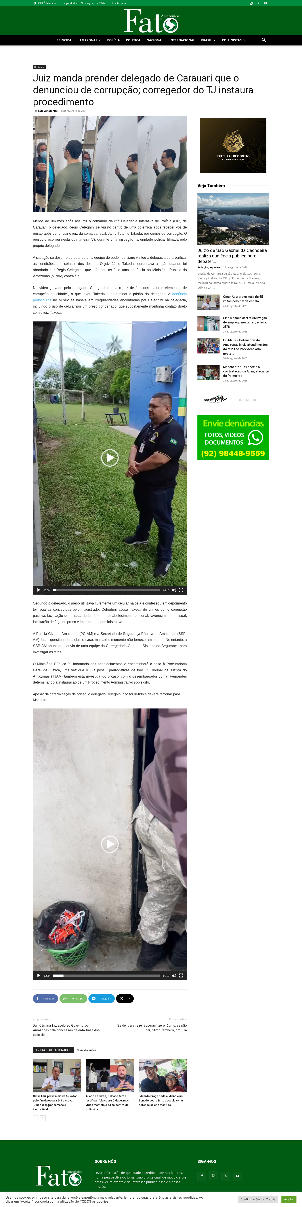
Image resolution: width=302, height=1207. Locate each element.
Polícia (113, 40)
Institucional (119, 3)
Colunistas (232, 40)
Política (133, 40)
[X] (258, 3)
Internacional (182, 40)
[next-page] (43, 1118)
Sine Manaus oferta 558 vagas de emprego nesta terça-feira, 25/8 (245, 322)
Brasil (206, 40)
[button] (263, 40)
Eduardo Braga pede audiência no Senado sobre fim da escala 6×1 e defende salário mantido (161, 1100)
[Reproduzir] (38, 590)
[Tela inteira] (181, 590)
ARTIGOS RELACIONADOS (53, 1050)
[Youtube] (265, 3)
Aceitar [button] (289, 1199)
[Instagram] (251, 3)
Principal (65, 40)
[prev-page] (35, 1118)
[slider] (106, 590)
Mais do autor (86, 1050)
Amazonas (88, 40)
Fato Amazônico (48, 110)
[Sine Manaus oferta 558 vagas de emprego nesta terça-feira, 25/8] (208, 323)
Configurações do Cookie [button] (258, 1199)
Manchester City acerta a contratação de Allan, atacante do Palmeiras (246, 371)
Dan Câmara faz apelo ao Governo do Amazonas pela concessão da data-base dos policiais (66, 1030)
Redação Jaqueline (208, 267)
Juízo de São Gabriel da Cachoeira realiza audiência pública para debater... (232, 256)
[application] (110, 458)
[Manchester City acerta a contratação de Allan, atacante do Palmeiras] (208, 372)
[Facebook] (244, 3)
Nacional (155, 40)
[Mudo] (174, 590)
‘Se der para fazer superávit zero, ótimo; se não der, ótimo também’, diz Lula (152, 1028)
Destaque (39, 66)
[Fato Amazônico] (151, 21)
